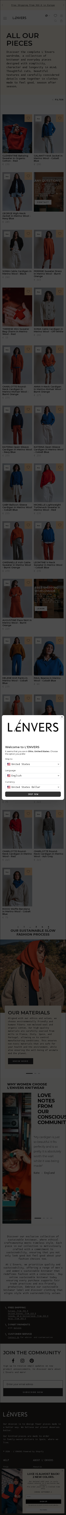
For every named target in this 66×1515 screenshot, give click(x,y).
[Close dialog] (62, 717)
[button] (33, 764)
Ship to (8, 759)
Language (10, 770)
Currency (10, 782)
